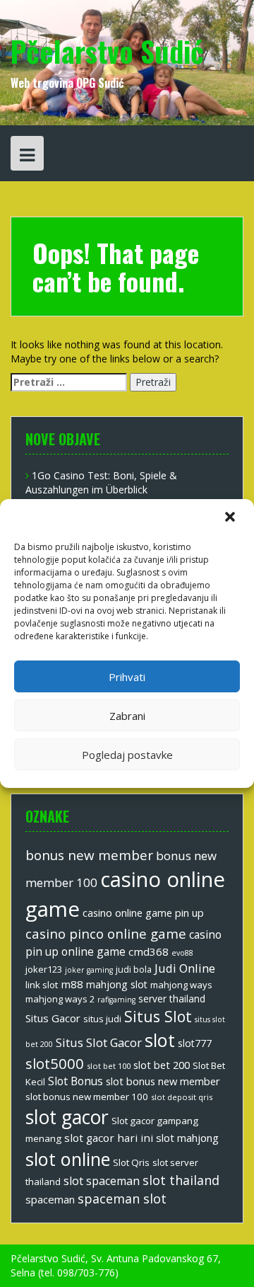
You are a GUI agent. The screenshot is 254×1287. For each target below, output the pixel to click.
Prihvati (127, 677)
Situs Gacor (52, 1018)
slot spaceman (102, 1181)
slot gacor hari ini (108, 1138)
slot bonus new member (163, 1081)
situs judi (102, 1018)
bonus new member (89, 855)
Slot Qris (131, 1162)
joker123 (43, 969)
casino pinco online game (105, 933)
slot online (67, 1159)
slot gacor (67, 1117)
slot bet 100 (109, 1065)
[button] (231, 518)
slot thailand (181, 1180)
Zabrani (127, 716)
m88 (72, 984)
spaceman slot (122, 1198)
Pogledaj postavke (127, 755)
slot (160, 1040)
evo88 (182, 953)
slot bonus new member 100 (86, 1096)
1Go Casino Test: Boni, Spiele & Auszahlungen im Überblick (101, 482)
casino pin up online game (123, 943)
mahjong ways (181, 984)
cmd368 (148, 951)
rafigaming (116, 1000)
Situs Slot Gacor (99, 1042)
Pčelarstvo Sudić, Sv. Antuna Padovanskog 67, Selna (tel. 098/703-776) (116, 1265)
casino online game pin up (143, 912)
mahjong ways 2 (60, 999)
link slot (41, 984)
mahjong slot (116, 984)
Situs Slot (158, 1016)
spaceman (50, 1199)
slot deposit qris (181, 1097)
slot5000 (54, 1063)
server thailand (171, 998)
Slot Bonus (75, 1081)
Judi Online (185, 968)
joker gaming (89, 970)
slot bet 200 (161, 1065)
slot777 (195, 1043)
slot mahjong (187, 1138)
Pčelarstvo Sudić (107, 51)
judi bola (134, 969)
